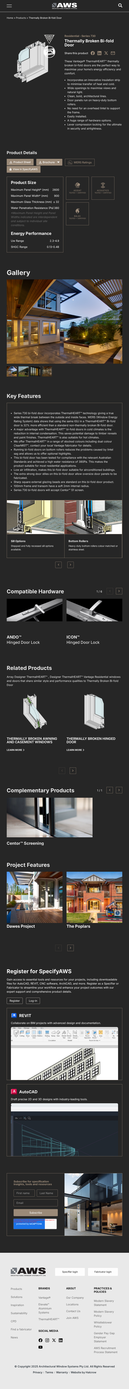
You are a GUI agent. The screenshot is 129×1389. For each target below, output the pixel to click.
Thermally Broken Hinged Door (91, 740)
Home (10, 17)
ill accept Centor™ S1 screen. (66, 490)
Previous (58, 565)
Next (70, 565)
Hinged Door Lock (23, 642)
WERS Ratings (83, 162)
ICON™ (73, 637)
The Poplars (78, 926)
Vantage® (44, 1297)
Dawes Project (21, 926)
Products (21, 17)
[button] (110, 591)
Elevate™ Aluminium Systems (45, 1308)
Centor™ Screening (25, 843)
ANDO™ (14, 637)
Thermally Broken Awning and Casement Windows (32, 740)
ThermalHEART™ (48, 1319)
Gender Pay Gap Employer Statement (104, 1337)
